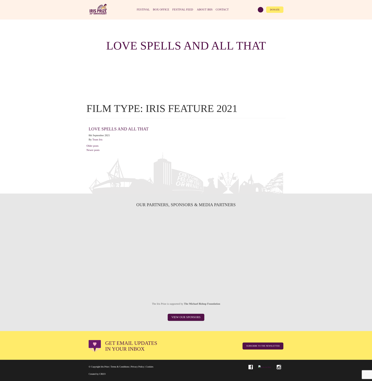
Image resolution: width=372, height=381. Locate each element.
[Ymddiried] (205, 287)
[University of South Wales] (225, 265)
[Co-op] (186, 265)
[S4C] (186, 222)
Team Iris (97, 139)
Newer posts (93, 150)
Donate (275, 9)
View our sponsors (186, 317)
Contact (222, 9)
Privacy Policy (137, 366)
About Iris (205, 9)
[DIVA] (108, 265)
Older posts (92, 145)
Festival (143, 9)
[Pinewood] (186, 243)
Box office (161, 9)
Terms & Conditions (120, 366)
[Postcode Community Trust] (244, 287)
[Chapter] (127, 287)
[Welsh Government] (264, 222)
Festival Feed (182, 9)
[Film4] (147, 222)
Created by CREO (97, 374)
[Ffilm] (147, 243)
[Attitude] (147, 265)
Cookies (149, 366)
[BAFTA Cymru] (225, 222)
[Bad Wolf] (264, 265)
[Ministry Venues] (108, 222)
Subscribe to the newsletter (263, 346)
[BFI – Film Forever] (108, 243)
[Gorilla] (225, 243)
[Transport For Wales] (166, 287)
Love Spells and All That (119, 128)
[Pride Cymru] (264, 243)
